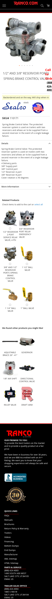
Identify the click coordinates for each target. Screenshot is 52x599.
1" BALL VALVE (27, 308)
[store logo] (26, 3)
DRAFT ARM (27, 404)
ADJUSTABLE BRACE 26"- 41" (10, 353)
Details (4, 143)
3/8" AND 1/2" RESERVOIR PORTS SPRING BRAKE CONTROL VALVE (10, 274)
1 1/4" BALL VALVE (10, 309)
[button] (19, 66)
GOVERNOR (26, 352)
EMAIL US (8, 579)
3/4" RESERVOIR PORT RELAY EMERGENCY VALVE (26, 232)
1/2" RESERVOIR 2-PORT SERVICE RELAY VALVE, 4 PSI (10, 235)
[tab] (26, 143)
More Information (10, 186)
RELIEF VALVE (10, 404)
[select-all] (38, 204)
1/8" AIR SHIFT (10, 378)
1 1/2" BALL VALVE (27, 268)
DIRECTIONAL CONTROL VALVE (27, 380)
